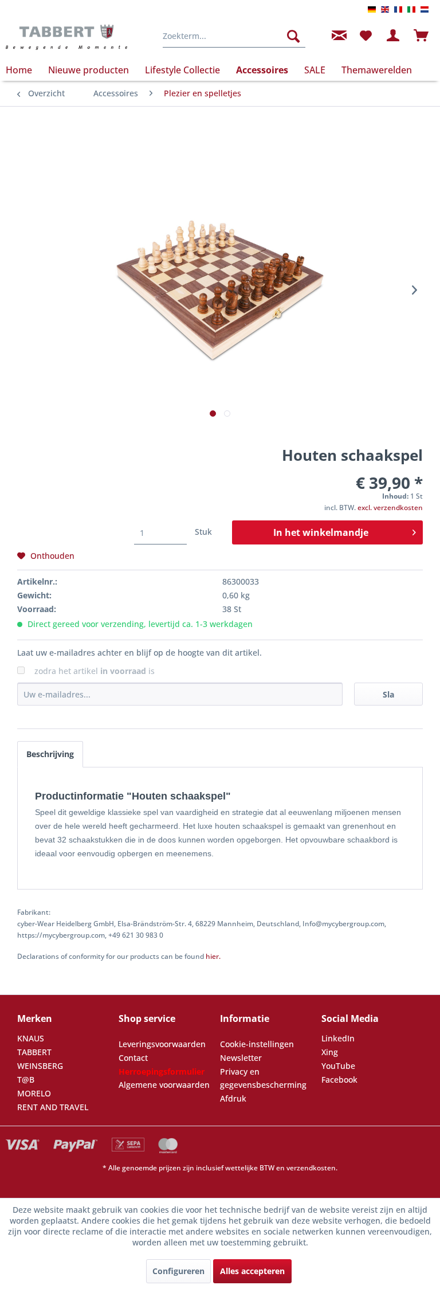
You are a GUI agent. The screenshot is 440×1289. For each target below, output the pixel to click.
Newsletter (241, 1057)
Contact (133, 1057)
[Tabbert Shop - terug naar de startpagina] (66, 39)
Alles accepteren (252, 1271)
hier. (213, 956)
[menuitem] (234, 36)
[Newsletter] (337, 36)
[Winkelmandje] (421, 36)
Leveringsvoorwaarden (162, 1044)
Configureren (178, 1271)
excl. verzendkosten (390, 507)
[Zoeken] (293, 36)
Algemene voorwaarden (164, 1084)
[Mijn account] (393, 36)
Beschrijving (50, 754)
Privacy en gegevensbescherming (263, 1078)
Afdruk (233, 1098)
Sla (388, 694)
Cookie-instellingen (257, 1044)
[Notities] (365, 36)
